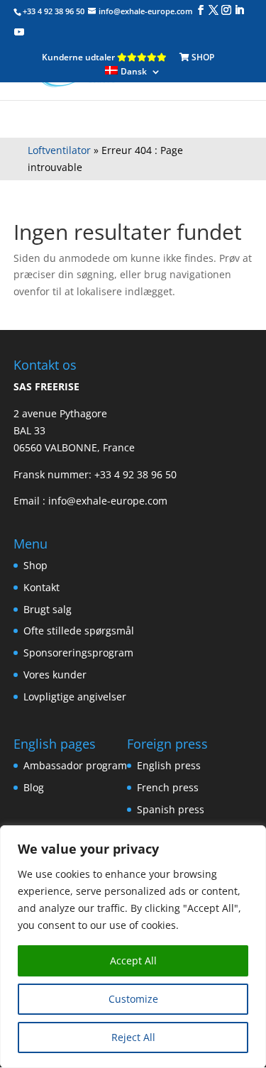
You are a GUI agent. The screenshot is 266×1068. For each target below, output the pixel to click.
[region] (133, 946)
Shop (35, 565)
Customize (133, 999)
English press (169, 765)
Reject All (133, 1037)
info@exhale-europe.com (107, 500)
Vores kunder (55, 674)
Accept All (133, 960)
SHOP (201, 57)
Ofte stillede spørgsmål (78, 630)
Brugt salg (47, 609)
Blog (33, 787)
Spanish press (170, 809)
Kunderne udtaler (79, 57)
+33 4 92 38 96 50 (135, 474)
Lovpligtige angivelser (74, 696)
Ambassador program (75, 765)
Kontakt (41, 587)
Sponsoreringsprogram (78, 652)
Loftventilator (59, 150)
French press (168, 787)
